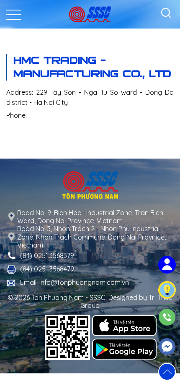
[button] (167, 372)
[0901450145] (167, 317)
